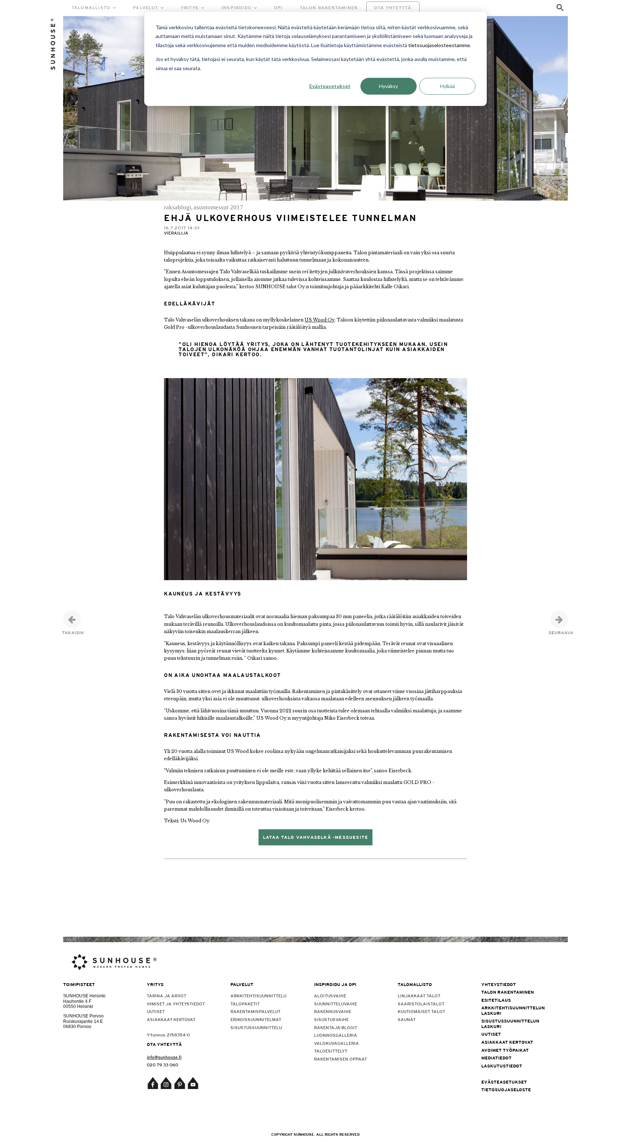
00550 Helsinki (78, 1006)
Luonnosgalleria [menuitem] (335, 1035)
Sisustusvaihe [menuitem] (331, 1019)
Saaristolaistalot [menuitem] (421, 1003)
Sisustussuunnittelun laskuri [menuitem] (510, 1024)
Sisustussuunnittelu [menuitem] (256, 1027)
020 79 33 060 (162, 1064)
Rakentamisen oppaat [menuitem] (340, 1059)
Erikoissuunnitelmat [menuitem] (255, 1019)
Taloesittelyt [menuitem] (330, 1051)
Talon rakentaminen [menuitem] (507, 992)
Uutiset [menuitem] (156, 1011)
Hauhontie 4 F (77, 1001)
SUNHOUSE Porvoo (83, 1016)
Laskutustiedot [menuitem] (501, 1066)
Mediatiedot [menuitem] (496, 1058)
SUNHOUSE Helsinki (84, 995)
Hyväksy (388, 86)
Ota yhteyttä (393, 7)
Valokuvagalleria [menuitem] (336, 1043)
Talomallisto (91, 7)
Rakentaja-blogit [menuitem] (335, 1027)
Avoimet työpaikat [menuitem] (505, 1050)
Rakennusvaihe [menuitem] (332, 1011)
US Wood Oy (319, 320)
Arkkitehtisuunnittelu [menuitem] (258, 995)
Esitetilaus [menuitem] (496, 1000)
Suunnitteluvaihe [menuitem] (335, 1003)
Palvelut (145, 7)
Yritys (190, 7)
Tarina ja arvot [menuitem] (166, 995)
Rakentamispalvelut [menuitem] (255, 1011)
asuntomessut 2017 (218, 207)
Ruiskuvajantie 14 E (83, 1021)
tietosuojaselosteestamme (439, 45)
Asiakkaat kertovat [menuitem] (171, 1019)
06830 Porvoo (77, 1026)
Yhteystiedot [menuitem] (498, 984)
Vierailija (176, 233)
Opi (278, 7)
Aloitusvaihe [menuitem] (330, 995)
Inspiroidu (236, 7)
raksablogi (177, 207)
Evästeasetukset (330, 86)
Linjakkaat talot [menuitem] (419, 995)
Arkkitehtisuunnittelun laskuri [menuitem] (513, 1010)
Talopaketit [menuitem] (245, 1003)
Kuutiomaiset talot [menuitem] (421, 1011)
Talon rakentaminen (329, 7)
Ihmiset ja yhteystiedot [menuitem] (176, 1003)
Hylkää (447, 86)
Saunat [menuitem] (407, 1019)
